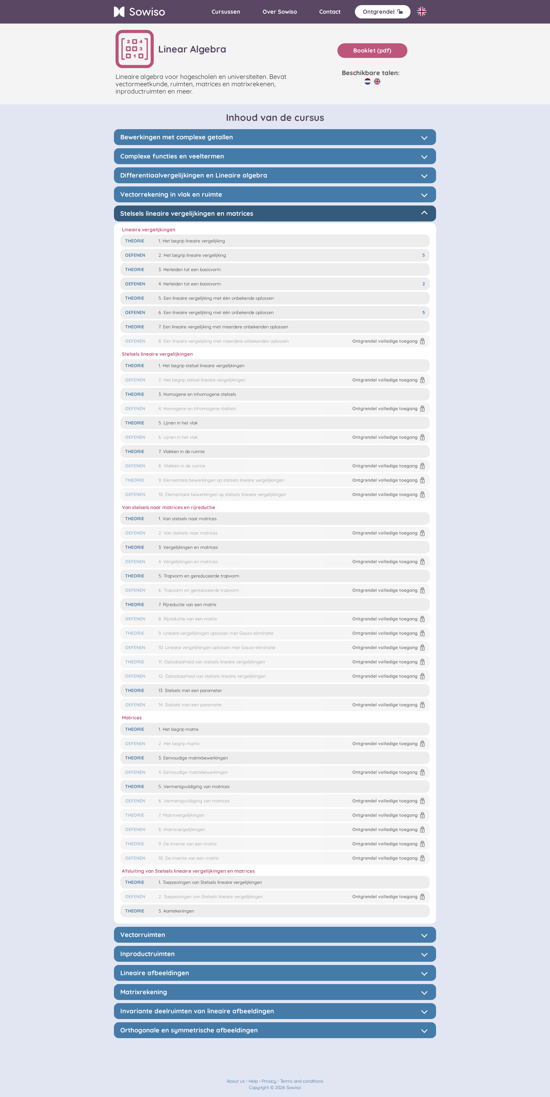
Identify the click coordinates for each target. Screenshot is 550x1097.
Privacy (269, 1081)
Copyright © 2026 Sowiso (275, 1087)
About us (236, 1081)
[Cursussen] (226, 11)
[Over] (280, 11)
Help (253, 1081)
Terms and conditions (301, 1081)
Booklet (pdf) (372, 50)
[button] (275, 341)
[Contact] (330, 11)
